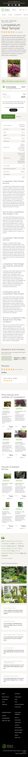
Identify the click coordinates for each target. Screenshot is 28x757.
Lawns (10, 14)
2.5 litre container (11, 87)
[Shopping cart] (23, 9)
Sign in (14, 10)
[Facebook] (8, 5)
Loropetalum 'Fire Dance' (20, 412)
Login (16, 699)
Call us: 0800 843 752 (14, 1)
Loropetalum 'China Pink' (6, 443)
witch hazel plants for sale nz (13, 634)
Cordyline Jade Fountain (19, 512)
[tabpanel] (14, 68)
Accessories (17, 14)
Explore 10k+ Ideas (6, 720)
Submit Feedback (18, 732)
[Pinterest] (15, 5)
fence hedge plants (10, 608)
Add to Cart (9, 116)
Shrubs (6, 20)
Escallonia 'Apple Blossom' (7, 484)
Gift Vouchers (5, 699)
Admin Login (17, 737)
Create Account (18, 696)
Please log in (17, 357)
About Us (17, 717)
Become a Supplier (19, 730)
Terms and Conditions (19, 704)
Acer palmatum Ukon (9, 548)
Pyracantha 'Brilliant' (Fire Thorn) (6, 513)
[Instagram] (12, 5)
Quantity (5, 94)
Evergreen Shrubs (12, 20)
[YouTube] (19, 5)
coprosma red (8, 648)
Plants (4, 14)
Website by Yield (22, 753)
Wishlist (18, 116)
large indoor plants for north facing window (13, 662)
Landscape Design (6, 718)
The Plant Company (6, 9)
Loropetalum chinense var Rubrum (6, 413)
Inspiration (4, 715)
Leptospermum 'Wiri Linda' (19, 484)
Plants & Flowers (5, 696)
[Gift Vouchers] (20, 9)
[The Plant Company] (8, 746)
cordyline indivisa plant (11, 676)
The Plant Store (18, 727)
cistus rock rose (9, 621)
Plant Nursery (18, 720)
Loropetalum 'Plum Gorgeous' (20, 443)
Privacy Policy (18, 707)
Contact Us (17, 725)
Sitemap (16, 735)
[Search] (26, 9)
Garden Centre (18, 722)
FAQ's (16, 702)
